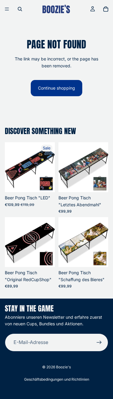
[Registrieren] (99, 342)
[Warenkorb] (105, 9)
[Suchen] (20, 9)
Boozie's (63, 367)
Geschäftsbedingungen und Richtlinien (56, 379)
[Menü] (7, 9)
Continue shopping (56, 88)
